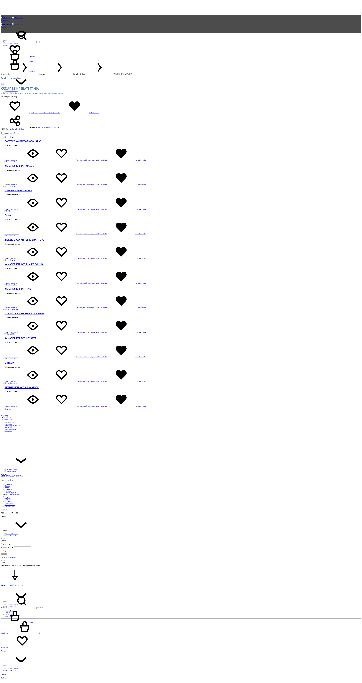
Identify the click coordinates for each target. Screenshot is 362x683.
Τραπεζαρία (8, 484)
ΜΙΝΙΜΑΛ (10, 362)
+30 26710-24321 (6, 417)
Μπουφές (7, 486)
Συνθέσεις (8, 491)
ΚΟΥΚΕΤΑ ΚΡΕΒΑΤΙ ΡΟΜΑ (18, 190)
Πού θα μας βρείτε (10, 422)
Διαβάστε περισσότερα (11, 160)
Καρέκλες (7, 498)
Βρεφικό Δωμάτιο (10, 506)
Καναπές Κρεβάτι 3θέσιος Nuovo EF (24, 313)
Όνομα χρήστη (5, 544)
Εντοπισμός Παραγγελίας (12, 425)
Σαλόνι (7, 487)
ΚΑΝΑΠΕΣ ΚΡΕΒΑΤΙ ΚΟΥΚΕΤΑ (20, 338)
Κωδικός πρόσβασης (7, 547)
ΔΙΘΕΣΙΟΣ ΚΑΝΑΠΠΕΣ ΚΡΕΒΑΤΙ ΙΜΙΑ (24, 239)
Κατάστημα (41, 74)
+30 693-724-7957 (6, 419)
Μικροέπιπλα (9, 503)
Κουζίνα (7, 500)
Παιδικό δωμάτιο (10, 505)
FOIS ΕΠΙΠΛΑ (5, 21)
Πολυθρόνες (8, 501)
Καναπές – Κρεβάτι (10, 492)
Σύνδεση (3, 27)
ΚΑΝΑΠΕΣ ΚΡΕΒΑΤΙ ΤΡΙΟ (18, 289)
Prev (2, 82)
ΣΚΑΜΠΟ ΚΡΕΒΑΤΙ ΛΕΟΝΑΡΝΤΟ (22, 387)
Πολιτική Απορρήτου (11, 429)
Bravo (8, 215)
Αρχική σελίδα (5, 74)
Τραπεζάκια (8, 489)
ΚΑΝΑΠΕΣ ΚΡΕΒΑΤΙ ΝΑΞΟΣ (19, 166)
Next (2, 84)
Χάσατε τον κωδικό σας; (8, 557)
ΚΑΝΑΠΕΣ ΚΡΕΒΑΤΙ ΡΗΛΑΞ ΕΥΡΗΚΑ (24, 264)
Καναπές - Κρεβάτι (79, 74)
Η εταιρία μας (9, 431)
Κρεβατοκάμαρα (14, 494)
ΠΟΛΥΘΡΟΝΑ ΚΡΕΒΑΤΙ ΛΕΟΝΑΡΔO (23, 141)
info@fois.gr (4, 415)
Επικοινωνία (8, 424)
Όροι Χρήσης (9, 427)
